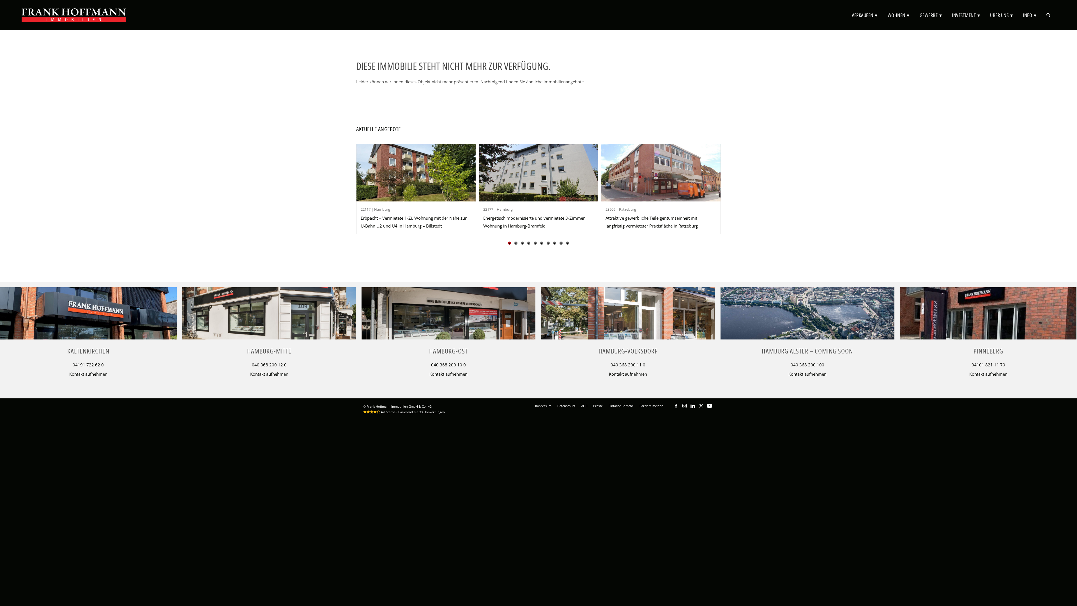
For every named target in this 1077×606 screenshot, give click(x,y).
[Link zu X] (701, 408)
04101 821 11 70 (988, 365)
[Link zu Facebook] (676, 408)
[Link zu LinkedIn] (693, 408)
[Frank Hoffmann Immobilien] (74, 15)
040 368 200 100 (807, 365)
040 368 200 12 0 (269, 365)
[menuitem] (865, 15)
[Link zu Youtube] (709, 408)
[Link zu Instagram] (684, 408)
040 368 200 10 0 (448, 365)
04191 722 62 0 (88, 365)
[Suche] (1048, 15)
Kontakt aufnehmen (88, 374)
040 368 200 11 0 (628, 365)
